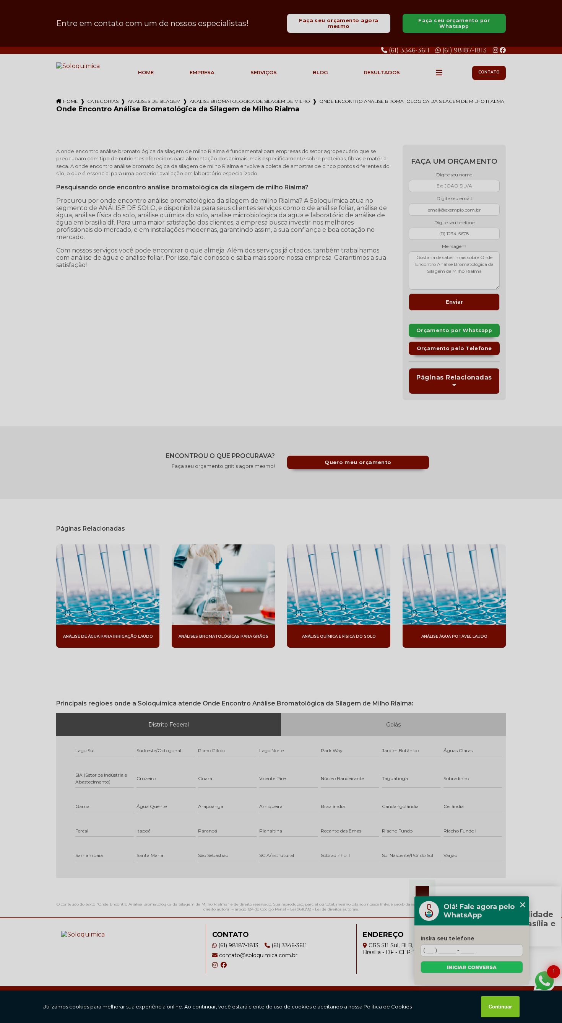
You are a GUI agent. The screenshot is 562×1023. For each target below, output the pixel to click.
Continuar (500, 1007)
